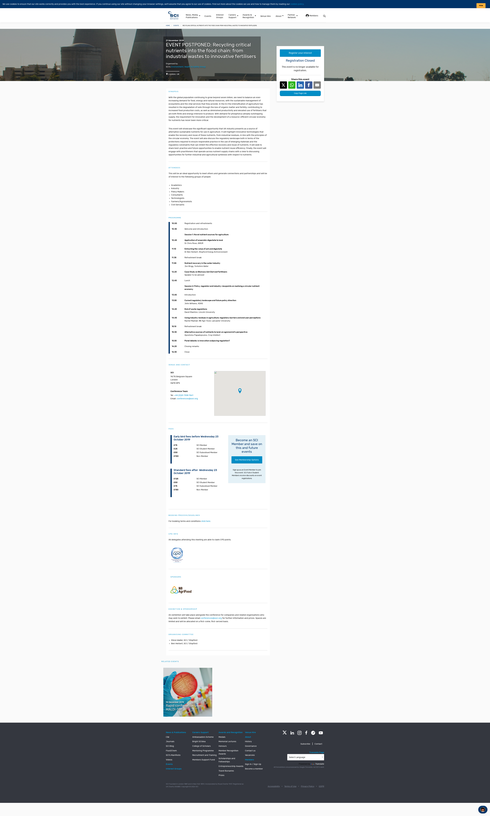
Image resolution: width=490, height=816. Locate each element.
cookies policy (297, 4)
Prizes (221, 775)
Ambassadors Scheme (203, 737)
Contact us (250, 751)
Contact (318, 744)
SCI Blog (170, 746)
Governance (251, 746)
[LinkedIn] (292, 733)
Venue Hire (265, 16)
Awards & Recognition (248, 16)
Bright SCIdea (199, 741)
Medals (222, 737)
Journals (170, 741)
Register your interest (300, 53)
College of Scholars (201, 746)
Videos (169, 760)
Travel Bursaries (226, 771)
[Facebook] (306, 733)
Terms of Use (290, 786)
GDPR (321, 786)
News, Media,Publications (192, 16)
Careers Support (232, 16)
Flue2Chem (171, 751)
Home (168, 25)
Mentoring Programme (203, 751)
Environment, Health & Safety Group (188, 67)
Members (313, 16)
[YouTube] (321, 733)
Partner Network (292, 16)
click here (205, 521)
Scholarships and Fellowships (227, 760)
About (278, 16)
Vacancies (250, 755)
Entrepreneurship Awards (231, 766)
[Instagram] (299, 733)
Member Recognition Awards (228, 752)
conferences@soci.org (187, 399)
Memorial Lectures (227, 741)
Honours (223, 746)
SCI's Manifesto (173, 755)
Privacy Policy (307, 786)
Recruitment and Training (204, 755)
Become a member (254, 769)
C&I (167, 737)
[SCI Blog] (313, 733)
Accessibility (274, 786)
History (248, 741)
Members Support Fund (203, 760)
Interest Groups (220, 16)
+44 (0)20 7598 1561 (183, 395)
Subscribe (305, 744)
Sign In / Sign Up (253, 764)
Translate (319, 764)
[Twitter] (284, 733)
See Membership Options (247, 460)
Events (208, 16)
